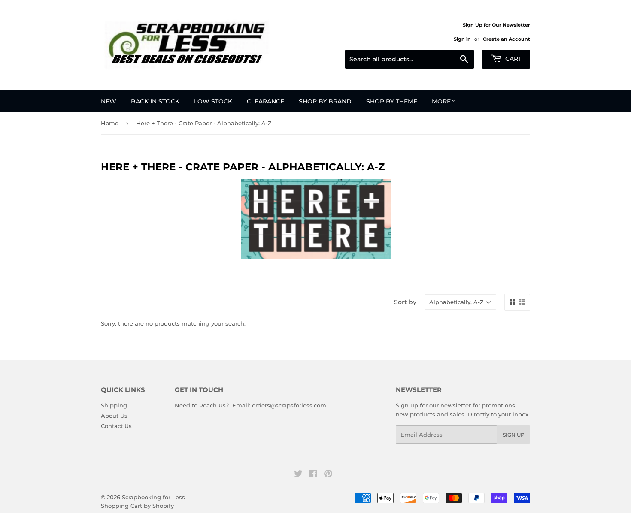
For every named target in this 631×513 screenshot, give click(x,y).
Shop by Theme (391, 101)
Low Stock (213, 101)
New (108, 101)
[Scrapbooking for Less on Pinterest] (328, 474)
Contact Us (116, 425)
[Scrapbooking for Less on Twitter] (298, 474)
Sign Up (514, 435)
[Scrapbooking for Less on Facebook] (313, 474)
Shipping (114, 405)
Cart (513, 59)
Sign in (462, 39)
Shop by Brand (325, 101)
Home (109, 123)
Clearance (265, 101)
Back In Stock (155, 101)
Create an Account (506, 39)
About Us (114, 415)
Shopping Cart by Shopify (137, 505)
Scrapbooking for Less (153, 497)
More (441, 101)
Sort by (405, 302)
